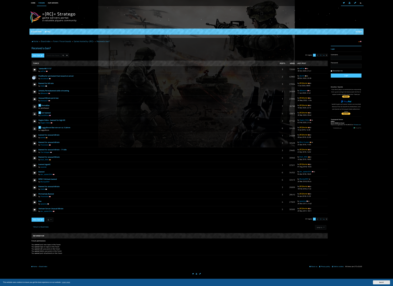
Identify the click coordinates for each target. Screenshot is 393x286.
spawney (44, 204)
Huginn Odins (45, 123)
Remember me (338, 71)
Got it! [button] (381, 282)
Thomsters (45, 145)
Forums (41, 3)
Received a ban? (41, 48)
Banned (41, 171)
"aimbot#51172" (45, 68)
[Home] (53, 17)
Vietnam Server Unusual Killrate (50, 208)
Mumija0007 (45, 181)
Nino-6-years (304, 142)
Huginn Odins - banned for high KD (51, 120)
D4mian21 (44, 100)
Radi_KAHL (45, 159)
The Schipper (45, 152)
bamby (43, 137)
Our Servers (53, 3)
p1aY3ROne (45, 115)
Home (33, 3)
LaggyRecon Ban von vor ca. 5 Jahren (55, 127)
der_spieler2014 (46, 174)
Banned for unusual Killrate (49, 157)
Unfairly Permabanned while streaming (53, 90)
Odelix (43, 86)
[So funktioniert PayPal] (346, 101)
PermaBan (45, 105)
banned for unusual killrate (48, 134)
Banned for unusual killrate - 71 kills (52, 149)
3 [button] (320, 55)
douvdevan (45, 78)
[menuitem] (47, 32)
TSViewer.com (357, 124)
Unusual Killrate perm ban (48, 98)
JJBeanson (44, 93)
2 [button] (317, 55)
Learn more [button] (66, 282)
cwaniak (43, 167)
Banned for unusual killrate (49, 142)
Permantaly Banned (46, 193)
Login (333, 49)
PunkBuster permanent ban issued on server (56, 76)
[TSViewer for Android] (357, 128)
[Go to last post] (307, 68)
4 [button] (323, 55)
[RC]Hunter (304, 83)
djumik (302, 76)
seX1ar (43, 71)
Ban (39, 201)
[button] (327, 55)
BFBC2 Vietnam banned (47, 179)
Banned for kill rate (46, 83)
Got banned (46, 112)
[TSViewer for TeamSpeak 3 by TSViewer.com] (336, 128)
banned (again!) (44, 164)
